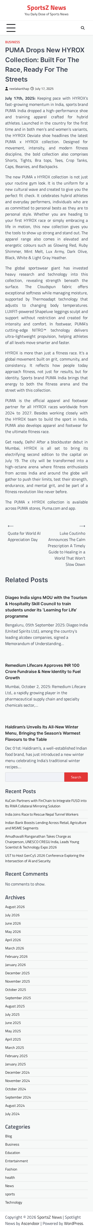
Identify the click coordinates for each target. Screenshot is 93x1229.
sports (10, 1194)
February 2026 (16, 956)
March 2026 (14, 948)
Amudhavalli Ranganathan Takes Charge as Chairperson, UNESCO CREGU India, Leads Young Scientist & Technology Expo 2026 (42, 841)
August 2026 (15, 906)
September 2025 (18, 997)
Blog (8, 1136)
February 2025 (16, 1055)
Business (12, 42)
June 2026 (13, 923)
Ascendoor (30, 1223)
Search (76, 777)
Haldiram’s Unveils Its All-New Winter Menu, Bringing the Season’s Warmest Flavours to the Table (42, 733)
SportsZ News (46, 7)
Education (12, 1152)
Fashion (11, 1169)
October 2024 (15, 1089)
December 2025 (17, 973)
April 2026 (13, 939)
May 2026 (13, 931)
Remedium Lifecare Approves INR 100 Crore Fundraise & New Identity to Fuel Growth (43, 671)
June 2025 (13, 1022)
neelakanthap (19, 88)
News (9, 1185)
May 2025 (13, 1031)
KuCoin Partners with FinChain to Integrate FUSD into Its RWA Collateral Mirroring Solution (46, 803)
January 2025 (15, 1064)
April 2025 (13, 1039)
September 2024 (18, 1097)
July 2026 (12, 915)
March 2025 (14, 1047)
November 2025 (17, 981)
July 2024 (12, 1113)
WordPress (73, 1223)
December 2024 (17, 1072)
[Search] (83, 28)
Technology (13, 1202)
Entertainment (16, 1161)
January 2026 (15, 964)
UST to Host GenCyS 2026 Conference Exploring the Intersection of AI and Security (44, 858)
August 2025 (15, 1006)
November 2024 (17, 1080)
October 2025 (15, 989)
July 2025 (12, 1014)
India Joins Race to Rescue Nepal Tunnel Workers (42, 814)
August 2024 (15, 1105)
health (10, 1177)
